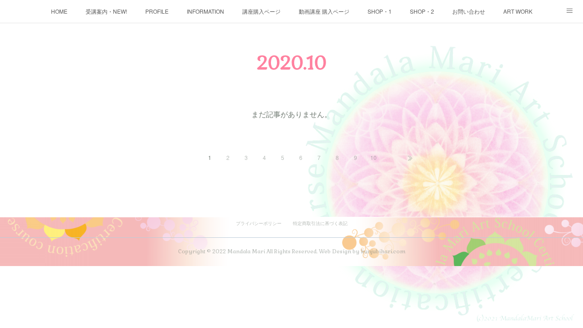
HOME (59, 11)
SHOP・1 (380, 11)
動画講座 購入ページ (324, 11)
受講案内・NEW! (106, 11)
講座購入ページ (261, 11)
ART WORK (517, 11)
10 (373, 157)
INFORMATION (205, 11)
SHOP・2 (422, 11)
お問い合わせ (468, 11)
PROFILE (157, 11)
